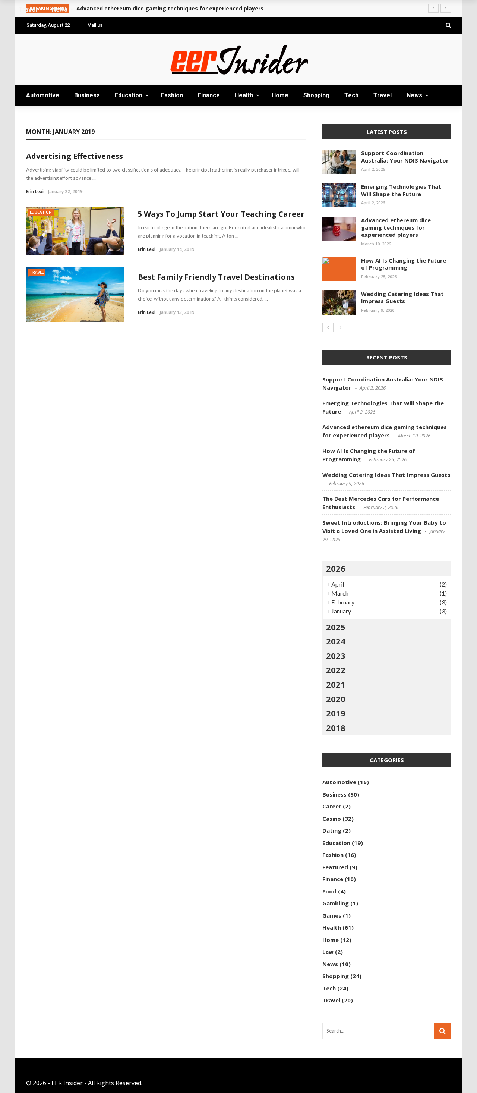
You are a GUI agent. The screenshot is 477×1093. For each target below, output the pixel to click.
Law (328, 951)
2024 (335, 641)
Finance (209, 95)
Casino (331, 818)
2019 (335, 713)
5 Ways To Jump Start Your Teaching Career (221, 214)
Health (244, 95)
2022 (335, 669)
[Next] (340, 327)
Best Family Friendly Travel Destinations (216, 277)
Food (329, 891)
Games (331, 915)
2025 (335, 626)
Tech (351, 95)
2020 (335, 698)
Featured (335, 867)
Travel (382, 95)
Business (87, 95)
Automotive (42, 95)
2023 (335, 655)
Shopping (316, 95)
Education (128, 95)
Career (331, 806)
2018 (335, 727)
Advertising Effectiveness (74, 156)
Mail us (94, 25)
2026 (335, 568)
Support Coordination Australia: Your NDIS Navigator (405, 156)
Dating (331, 830)
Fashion (172, 95)
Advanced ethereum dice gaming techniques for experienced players (396, 227)
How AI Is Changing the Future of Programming (403, 264)
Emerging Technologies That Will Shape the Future (401, 190)
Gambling (335, 903)
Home (280, 95)
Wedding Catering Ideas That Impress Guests (402, 297)
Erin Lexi (35, 191)
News (414, 95)
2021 (335, 684)
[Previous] (328, 327)
